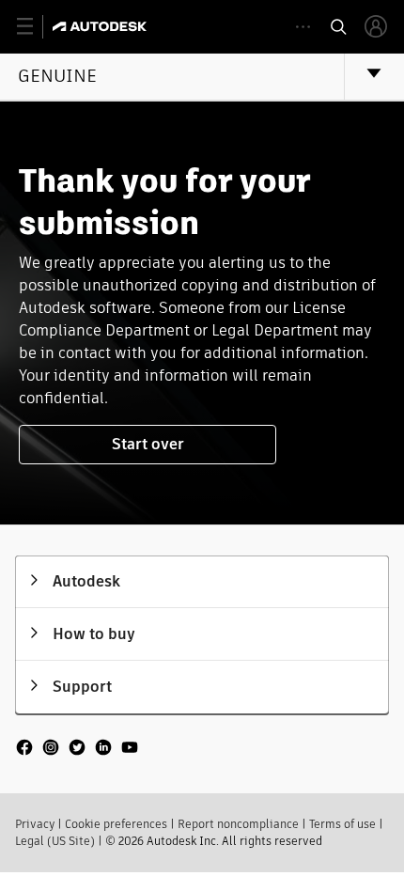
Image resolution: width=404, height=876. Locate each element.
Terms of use (342, 824)
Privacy (34, 824)
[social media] (77, 749)
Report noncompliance (238, 824)
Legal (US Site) (55, 841)
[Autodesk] (102, 26)
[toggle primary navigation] (35, 27)
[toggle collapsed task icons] (303, 26)
